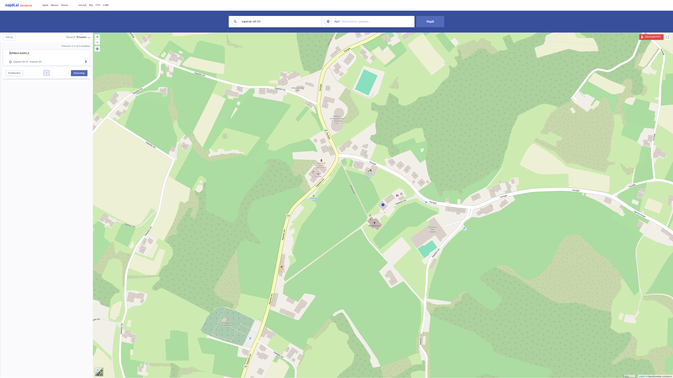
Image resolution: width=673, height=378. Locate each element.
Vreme (64, 5)
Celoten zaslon (667, 37)
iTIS (98, 5)
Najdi (430, 21)
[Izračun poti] (85, 62)
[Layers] (99, 372)
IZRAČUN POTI (653, 36)
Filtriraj (9, 37)
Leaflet (641, 376)
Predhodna (14, 73)
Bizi (91, 5)
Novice (54, 5)
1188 (105, 5)
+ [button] (97, 37)
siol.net (82, 5)
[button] (97, 48)
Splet (45, 5)
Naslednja (79, 73)
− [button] (97, 42)
